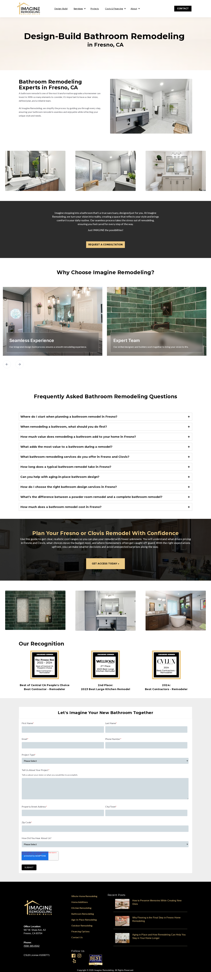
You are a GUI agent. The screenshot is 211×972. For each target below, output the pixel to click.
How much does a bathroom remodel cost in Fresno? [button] (60, 507)
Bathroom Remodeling (82, 913)
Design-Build (60, 8)
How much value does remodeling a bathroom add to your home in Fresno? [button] (78, 436)
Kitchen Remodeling (81, 908)
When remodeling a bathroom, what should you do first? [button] (63, 426)
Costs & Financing (114, 8)
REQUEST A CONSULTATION (105, 244)
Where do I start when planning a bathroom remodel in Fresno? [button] (68, 416)
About (134, 8)
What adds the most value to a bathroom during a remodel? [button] (66, 446)
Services (78, 8)
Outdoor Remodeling (81, 925)
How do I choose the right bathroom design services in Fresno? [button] (68, 487)
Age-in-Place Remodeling (84, 919)
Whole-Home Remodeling (84, 896)
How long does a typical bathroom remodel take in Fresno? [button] (65, 467)
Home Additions (79, 902)
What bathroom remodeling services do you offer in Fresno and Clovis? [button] (74, 456)
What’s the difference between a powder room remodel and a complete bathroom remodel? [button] (91, 497)
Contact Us (77, 937)
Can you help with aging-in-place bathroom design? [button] (59, 477)
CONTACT (183, 8)
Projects (94, 8)
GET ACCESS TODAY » (105, 563)
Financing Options (80, 931)
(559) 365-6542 (31, 946)
